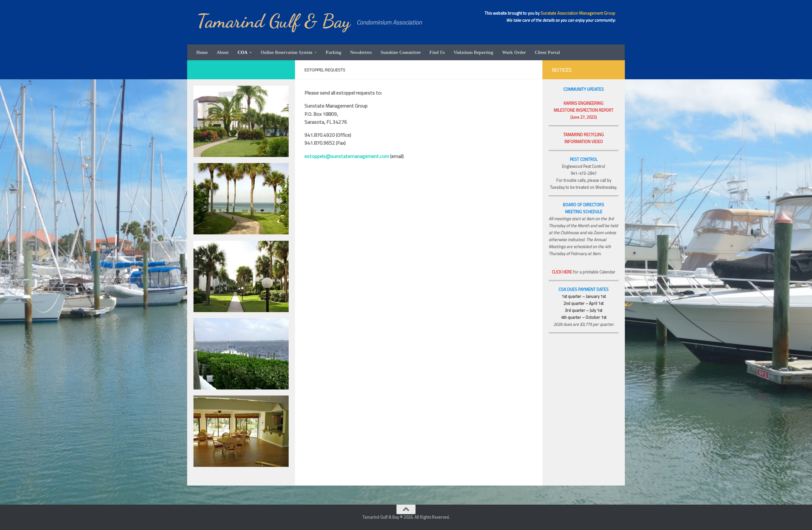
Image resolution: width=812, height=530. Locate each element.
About (223, 52)
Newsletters (361, 52)
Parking (333, 52)
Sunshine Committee (401, 52)
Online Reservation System (286, 52)
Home (202, 52)
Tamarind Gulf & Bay (273, 21)
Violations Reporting (473, 52)
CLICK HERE (562, 272)
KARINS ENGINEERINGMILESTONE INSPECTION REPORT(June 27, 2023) (583, 110)
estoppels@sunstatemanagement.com (346, 156)
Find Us (437, 52)
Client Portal (547, 52)
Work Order (514, 52)
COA (242, 52)
